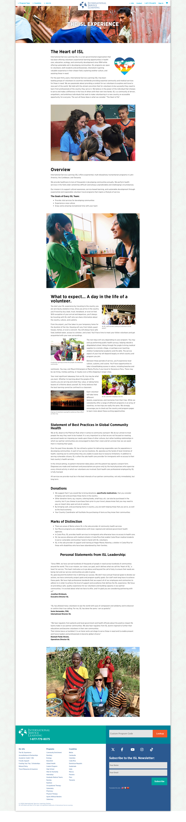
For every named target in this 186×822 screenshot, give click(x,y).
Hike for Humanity (52, 772)
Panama (71, 774)
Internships (49, 774)
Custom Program (51, 766)
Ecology (49, 758)
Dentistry (49, 755)
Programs (50, 749)
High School (50, 769)
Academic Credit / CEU (26, 758)
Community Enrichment (54, 752)
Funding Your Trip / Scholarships (29, 763)
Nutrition (49, 783)
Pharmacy (49, 791)
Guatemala (72, 766)
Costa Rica (72, 761)
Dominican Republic (75, 763)
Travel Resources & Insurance (28, 769)
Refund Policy (23, 766)
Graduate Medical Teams (54, 777)
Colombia (72, 758)
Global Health (50, 763)
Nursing (48, 780)
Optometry (50, 788)
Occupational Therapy (53, 785)
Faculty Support (24, 761)
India (70, 769)
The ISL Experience (25, 752)
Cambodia (72, 755)
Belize (71, 752)
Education (49, 761)
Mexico (71, 772)
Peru (70, 777)
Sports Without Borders (53, 796)
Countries (73, 749)
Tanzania (72, 780)
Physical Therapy (52, 794)
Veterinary (49, 799)
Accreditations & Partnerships (28, 755)
